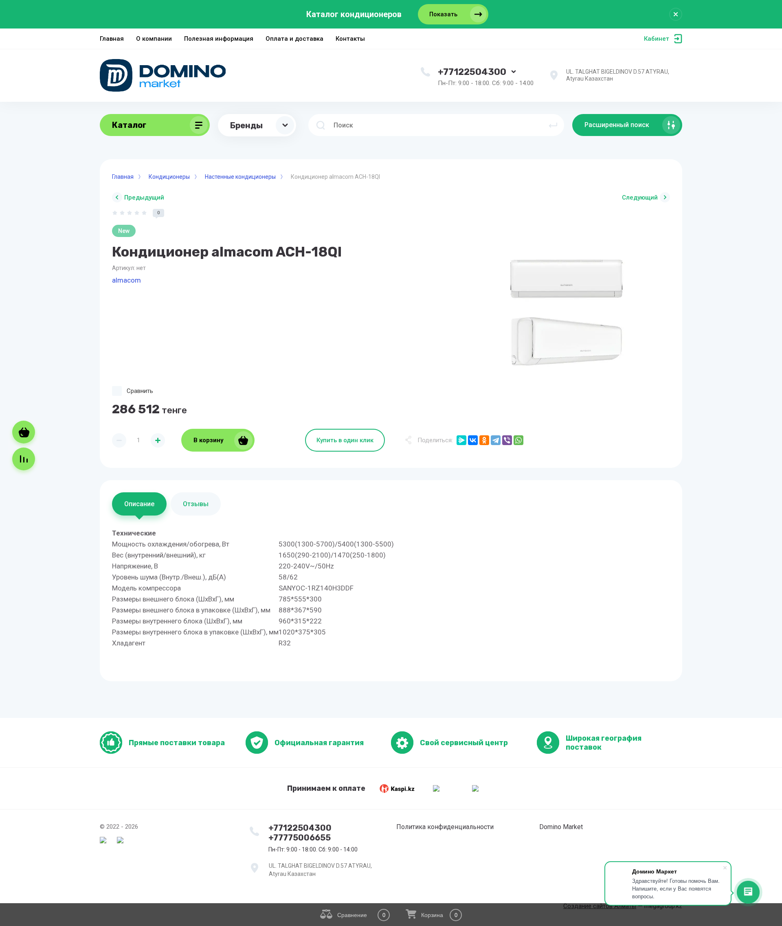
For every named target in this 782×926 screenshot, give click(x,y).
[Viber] (507, 440)
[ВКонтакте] (473, 440)
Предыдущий (144, 197)
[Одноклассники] (484, 440)
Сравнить (140, 391)
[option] (566, 313)
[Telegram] (496, 440)
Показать (443, 14)
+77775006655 (299, 838)
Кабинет (656, 38)
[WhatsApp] (518, 440)
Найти (553, 125)
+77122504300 (472, 71)
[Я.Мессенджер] (461, 440)
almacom (126, 280)
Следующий (640, 197)
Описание (139, 504)
